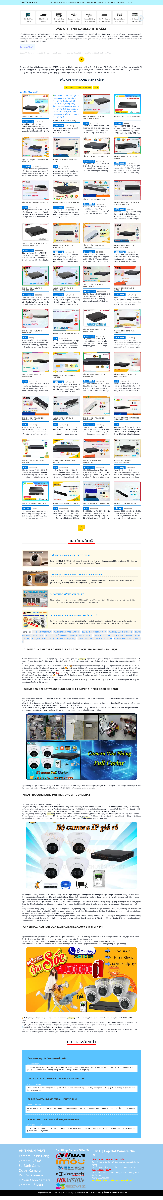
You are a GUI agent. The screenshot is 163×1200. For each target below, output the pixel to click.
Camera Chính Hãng (76, 2)
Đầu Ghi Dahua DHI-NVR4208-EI (95, 156)
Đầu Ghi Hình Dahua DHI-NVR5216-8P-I (32, 332)
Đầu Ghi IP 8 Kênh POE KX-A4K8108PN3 (93, 462)
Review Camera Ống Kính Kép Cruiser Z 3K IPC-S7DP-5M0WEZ (69, 635)
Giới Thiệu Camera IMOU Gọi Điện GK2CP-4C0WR (76, 575)
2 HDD (78, 88)
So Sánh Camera (31, 1165)
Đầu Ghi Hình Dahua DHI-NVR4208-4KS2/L (32, 289)
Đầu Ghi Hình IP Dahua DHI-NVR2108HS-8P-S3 (33, 419)
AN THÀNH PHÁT (32, 1150)
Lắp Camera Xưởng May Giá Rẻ (67, 594)
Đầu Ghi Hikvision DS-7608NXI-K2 (96, 199)
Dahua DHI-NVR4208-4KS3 (32, 117)
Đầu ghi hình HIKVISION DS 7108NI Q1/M (94, 330)
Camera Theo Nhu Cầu (95, 2)
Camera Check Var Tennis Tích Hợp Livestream (53, 1119)
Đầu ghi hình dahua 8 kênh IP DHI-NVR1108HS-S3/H (34, 245)
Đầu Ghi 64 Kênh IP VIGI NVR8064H (67, 632)
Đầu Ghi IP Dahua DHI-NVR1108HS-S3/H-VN (123, 462)
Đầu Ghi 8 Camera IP (29, 92)
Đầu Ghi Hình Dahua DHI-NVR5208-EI (124, 289)
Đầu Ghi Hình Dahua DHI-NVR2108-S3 (93, 246)
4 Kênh (96, 88)
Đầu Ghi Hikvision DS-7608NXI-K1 (66, 202)
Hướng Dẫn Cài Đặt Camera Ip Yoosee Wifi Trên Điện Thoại (53, 638)
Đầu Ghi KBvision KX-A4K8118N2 (96, 504)
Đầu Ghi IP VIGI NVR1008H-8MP (34, 504)
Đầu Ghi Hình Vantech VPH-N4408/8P (33, 462)
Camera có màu (31, 1185)
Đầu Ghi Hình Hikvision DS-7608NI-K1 (125, 332)
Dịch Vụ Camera (31, 1175)
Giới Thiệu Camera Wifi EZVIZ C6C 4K (70, 555)
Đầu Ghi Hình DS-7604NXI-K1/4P (94, 632)
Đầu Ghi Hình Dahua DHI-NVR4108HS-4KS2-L (124, 246)
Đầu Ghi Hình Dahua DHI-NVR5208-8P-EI (93, 286)
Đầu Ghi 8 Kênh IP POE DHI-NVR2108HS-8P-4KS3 (94, 117)
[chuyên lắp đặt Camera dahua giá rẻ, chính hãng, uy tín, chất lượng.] (70, 1155)
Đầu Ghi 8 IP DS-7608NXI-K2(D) (64, 121)
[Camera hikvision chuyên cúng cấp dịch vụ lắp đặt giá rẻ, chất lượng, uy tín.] (70, 1180)
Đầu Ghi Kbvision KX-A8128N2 (125, 504)
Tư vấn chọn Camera (34, 1180)
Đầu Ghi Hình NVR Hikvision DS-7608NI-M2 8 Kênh (127, 419)
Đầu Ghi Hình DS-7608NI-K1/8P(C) (66, 333)
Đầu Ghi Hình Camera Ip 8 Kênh (81, 28)
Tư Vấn (130, 2)
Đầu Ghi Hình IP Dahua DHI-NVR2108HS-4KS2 (125, 375)
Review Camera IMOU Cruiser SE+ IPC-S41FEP (95, 638)
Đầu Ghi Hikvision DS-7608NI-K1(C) (35, 202)
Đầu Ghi (110, 2)
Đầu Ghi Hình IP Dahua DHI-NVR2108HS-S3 (64, 419)
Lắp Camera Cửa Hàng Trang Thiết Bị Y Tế (73, 615)
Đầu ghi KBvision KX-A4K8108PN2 (66, 504)
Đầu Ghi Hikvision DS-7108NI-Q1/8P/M (125, 157)
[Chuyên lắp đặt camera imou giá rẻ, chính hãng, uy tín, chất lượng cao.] (70, 1161)
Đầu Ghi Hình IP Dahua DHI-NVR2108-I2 (94, 419)
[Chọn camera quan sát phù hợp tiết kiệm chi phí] (141, 18)
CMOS (72, 88)
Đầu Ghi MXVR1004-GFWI (41, 632)
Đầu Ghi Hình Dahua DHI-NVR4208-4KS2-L (63, 289)
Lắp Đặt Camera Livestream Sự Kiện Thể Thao (52, 1099)
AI (66, 88)
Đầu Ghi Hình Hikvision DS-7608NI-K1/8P (33, 376)
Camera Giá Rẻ (30, 1161)
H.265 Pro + (87, 88)
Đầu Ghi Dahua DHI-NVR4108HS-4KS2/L (65, 161)
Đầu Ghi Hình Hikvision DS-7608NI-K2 (64, 376)
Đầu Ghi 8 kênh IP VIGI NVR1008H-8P (127, 118)
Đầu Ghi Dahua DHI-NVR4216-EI (120, 632)
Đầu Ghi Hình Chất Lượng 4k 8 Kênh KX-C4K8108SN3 (126, 203)
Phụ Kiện (120, 2)
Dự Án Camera (30, 1170)
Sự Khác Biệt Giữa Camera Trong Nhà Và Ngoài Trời (55, 1079)
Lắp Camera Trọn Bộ (57, 2)
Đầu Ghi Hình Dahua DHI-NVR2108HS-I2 (63, 246)
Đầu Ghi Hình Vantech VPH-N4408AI (64, 462)
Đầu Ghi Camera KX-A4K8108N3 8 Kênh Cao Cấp (35, 161)
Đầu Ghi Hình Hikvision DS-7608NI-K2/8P (94, 375)
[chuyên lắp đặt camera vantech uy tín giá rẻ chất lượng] (70, 1174)
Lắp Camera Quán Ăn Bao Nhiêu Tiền (47, 1058)
